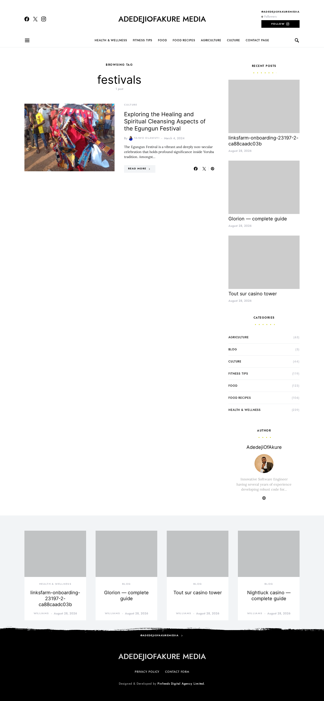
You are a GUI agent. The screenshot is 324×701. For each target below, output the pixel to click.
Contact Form (177, 672)
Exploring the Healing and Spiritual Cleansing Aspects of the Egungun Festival (165, 121)
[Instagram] (43, 19)
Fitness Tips (143, 40)
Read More (137, 168)
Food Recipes (184, 40)
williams (41, 613)
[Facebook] (26, 19)
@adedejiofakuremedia (280, 12)
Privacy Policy (147, 672)
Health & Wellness (111, 40)
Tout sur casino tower (252, 294)
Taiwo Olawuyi (146, 138)
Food (162, 40)
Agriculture (211, 40)
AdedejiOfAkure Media (162, 19)
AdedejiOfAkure (264, 447)
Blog (232, 349)
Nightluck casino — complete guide (269, 595)
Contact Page (257, 40)
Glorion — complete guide (257, 219)
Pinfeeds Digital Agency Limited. (181, 684)
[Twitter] (35, 19)
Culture (233, 40)
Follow (277, 24)
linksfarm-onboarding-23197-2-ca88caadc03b (55, 598)
